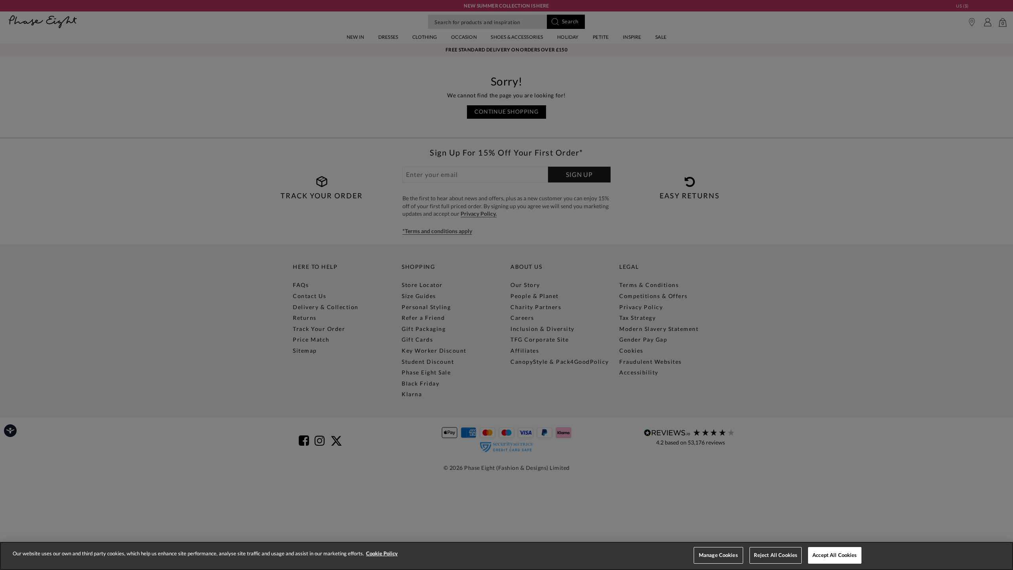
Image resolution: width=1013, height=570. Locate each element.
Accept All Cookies (834, 555)
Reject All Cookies (775, 555)
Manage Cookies (718, 555)
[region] (506, 556)
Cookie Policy (382, 553)
